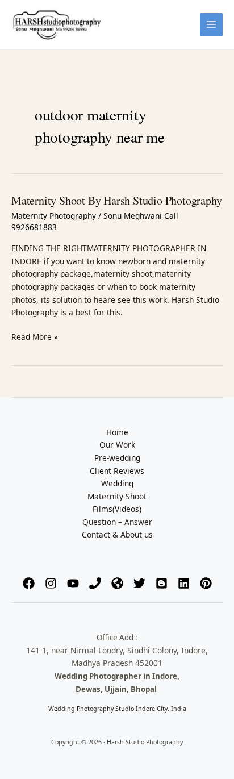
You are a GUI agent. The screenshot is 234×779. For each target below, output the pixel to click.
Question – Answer (117, 521)
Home (117, 432)
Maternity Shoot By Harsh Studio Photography (116, 200)
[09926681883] (95, 583)
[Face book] (29, 583)
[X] (139, 583)
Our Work (117, 444)
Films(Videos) (117, 508)
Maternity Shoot (117, 496)
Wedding (117, 483)
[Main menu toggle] (211, 24)
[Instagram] (51, 583)
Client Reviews (117, 470)
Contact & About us (117, 534)
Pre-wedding (117, 457)
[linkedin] (184, 583)
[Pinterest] (206, 583)
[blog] (162, 583)
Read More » (34, 336)
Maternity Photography (53, 215)
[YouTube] (73, 583)
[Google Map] (117, 583)
